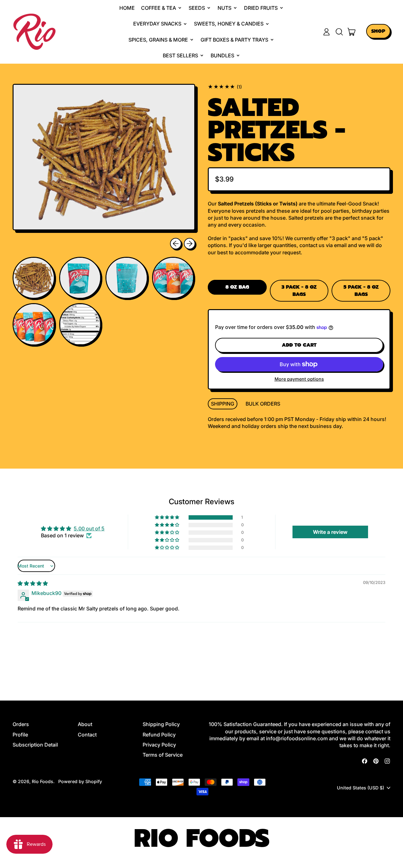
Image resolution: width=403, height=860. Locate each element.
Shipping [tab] (222, 404)
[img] (33, 583)
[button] (339, 31)
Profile (20, 734)
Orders (21, 724)
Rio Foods (42, 781)
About (85, 724)
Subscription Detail (35, 745)
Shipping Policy (161, 724)
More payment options (299, 379)
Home (127, 8)
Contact (87, 734)
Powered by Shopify (80, 781)
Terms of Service (163, 755)
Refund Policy (159, 734)
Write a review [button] (330, 532)
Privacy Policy (159, 745)
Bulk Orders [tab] (263, 404)
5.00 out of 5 (89, 528)
